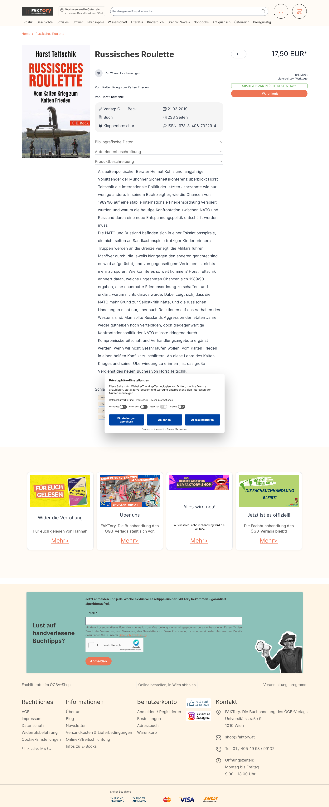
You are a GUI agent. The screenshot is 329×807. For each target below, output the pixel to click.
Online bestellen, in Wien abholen (167, 685)
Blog (70, 718)
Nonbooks (201, 22)
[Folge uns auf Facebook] (198, 703)
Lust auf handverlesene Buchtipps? (54, 633)
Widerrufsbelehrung (40, 732)
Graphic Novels (178, 22)
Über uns (130, 515)
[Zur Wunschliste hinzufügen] (99, 73)
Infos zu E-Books (81, 746)
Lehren (104, 410)
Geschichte (44, 22)
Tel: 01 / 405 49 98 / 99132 (249, 748)
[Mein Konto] (281, 11)
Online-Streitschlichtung (88, 739)
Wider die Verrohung (60, 517)
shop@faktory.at (240, 737)
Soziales (62, 22)
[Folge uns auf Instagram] (198, 716)
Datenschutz (33, 725)
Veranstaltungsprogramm (285, 684)
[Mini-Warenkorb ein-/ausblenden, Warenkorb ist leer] (299, 11)
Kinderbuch (155, 22)
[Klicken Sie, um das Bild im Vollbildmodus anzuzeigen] (56, 101)
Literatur (137, 22)
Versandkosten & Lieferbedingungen (99, 732)
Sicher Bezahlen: (120, 791)
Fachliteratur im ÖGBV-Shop (46, 684)
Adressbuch (148, 725)
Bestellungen (149, 718)
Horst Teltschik (112, 97)
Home (26, 34)
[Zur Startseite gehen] (37, 11)
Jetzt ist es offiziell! (268, 515)
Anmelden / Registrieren (159, 711)
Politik (28, 22)
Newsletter (76, 725)
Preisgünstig (262, 22)
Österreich (241, 22)
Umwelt (78, 22)
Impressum (31, 718)
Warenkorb (147, 732)
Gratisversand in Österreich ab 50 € (269, 85)
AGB (26, 711)
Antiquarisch (221, 22)
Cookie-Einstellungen (41, 739)
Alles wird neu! (199, 507)
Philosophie (95, 22)
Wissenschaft (117, 22)
